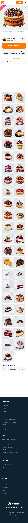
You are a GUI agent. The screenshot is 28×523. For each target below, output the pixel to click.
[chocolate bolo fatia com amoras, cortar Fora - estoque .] (8, 438)
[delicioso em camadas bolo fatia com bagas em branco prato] (8, 285)
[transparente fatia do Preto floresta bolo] (8, 462)
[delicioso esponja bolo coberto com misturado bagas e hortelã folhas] (8, 120)
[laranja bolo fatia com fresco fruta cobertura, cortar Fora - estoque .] (8, 426)
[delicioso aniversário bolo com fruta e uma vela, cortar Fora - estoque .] (8, 320)
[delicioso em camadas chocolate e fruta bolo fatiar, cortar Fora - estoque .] (8, 249)
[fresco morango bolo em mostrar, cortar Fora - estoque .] (8, 332)
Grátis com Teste (14, 45)
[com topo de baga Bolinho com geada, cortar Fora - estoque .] (8, 202)
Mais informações (8, 61)
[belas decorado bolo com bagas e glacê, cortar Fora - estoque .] (8, 237)
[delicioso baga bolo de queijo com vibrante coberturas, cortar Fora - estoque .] (8, 391)
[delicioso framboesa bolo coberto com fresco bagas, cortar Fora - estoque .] (8, 296)
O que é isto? (17, 58)
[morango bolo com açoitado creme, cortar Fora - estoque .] (8, 273)
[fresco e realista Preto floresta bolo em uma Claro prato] (8, 450)
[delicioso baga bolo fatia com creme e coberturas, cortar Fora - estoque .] (8, 143)
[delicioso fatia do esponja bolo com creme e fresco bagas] (8, 178)
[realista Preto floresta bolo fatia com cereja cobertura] (8, 473)
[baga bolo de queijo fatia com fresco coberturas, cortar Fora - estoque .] (8, 214)
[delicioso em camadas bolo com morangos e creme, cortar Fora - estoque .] (8, 131)
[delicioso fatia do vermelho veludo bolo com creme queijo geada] (8, 485)
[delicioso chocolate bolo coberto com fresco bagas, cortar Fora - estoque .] (8, 190)
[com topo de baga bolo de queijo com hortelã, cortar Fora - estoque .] (8, 367)
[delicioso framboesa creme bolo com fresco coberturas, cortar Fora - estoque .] (8, 509)
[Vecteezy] (2, 2)
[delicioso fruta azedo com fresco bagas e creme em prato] (8, 344)
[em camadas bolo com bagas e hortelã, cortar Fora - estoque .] (8, 96)
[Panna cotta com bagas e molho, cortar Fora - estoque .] (8, 379)
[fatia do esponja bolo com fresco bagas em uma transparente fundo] (8, 355)
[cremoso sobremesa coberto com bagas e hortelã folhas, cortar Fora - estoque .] (8, 414)
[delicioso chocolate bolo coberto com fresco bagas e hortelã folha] (8, 403)
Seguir (22, 40)
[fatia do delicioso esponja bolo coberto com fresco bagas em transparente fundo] (8, 108)
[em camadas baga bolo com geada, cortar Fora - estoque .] (8, 155)
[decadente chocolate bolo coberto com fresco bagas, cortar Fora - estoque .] (8, 167)
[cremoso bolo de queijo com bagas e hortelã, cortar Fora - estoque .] (8, 308)
